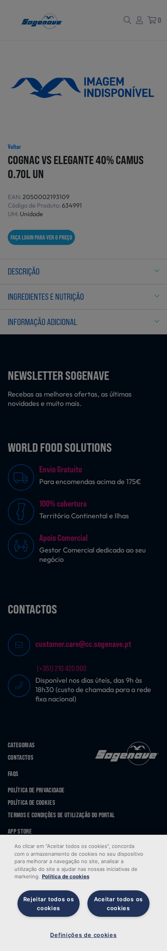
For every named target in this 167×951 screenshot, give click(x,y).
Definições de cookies (83, 935)
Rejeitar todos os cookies (48, 903)
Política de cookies (65, 876)
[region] (83, 893)
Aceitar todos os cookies (118, 903)
